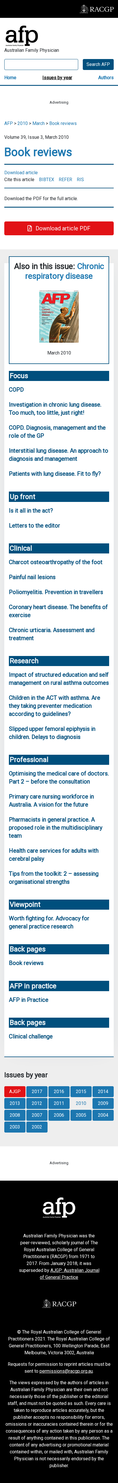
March (38, 123)
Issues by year (57, 77)
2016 (59, 1091)
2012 (37, 1103)
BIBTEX (46, 179)
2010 (22, 123)
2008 (15, 1115)
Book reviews (63, 123)
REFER (65, 179)
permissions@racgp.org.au (66, 1371)
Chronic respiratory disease (64, 271)
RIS (80, 179)
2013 (15, 1103)
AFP (8, 123)
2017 (37, 1091)
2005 (81, 1115)
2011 (59, 1103)
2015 (81, 1091)
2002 (37, 1127)
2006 (59, 1115)
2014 (103, 1091)
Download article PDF (62, 228)
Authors (106, 77)
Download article (21, 172)
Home (10, 77)
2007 (37, 1115)
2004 (103, 1115)
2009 (103, 1103)
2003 (15, 1127)
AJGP (15, 1091)
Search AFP (98, 64)
